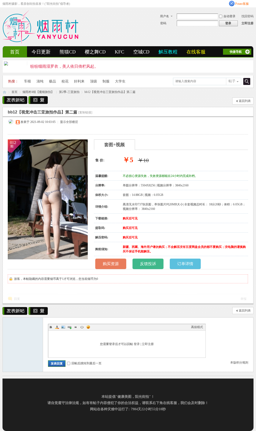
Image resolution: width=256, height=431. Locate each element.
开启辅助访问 (252, 3)
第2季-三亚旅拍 (69, 92)
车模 (27, 81)
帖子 (232, 81)
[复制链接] (85, 112)
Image (63, 327)
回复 (17, 299)
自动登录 (230, 16)
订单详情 (185, 264)
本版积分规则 (239, 362)
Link (69, 327)
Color (57, 327)
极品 (52, 81)
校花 (65, 81)
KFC (119, 51)
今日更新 (41, 51)
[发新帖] (14, 100)
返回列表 (245, 101)
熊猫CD (68, 51)
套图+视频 (114, 144)
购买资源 (111, 264)
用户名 (164, 16)
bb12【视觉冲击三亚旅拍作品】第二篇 (110, 92)
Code (82, 327)
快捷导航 (236, 51)
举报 (243, 299)
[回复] (38, 100)
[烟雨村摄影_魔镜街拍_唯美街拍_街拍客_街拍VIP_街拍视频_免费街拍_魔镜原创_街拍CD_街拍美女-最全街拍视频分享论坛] (40, 43)
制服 (106, 81)
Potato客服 (242, 3)
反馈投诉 (148, 264)
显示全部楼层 (69, 122)
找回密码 (248, 16)
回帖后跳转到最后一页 (87, 363)
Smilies (88, 327)
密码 (163, 23)
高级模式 (197, 327)
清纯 (40, 81)
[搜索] (246, 81)
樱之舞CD (95, 51)
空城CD (141, 51)
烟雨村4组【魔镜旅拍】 (38, 92)
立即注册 (248, 23)
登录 (137, 344)
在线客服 (196, 51)
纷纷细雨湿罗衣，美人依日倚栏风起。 (64, 66)
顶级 (93, 81)
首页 (15, 51)
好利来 (79, 81)
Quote (75, 327)
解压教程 (168, 51)
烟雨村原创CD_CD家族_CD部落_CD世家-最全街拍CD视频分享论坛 (4, 92)
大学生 (120, 81)
